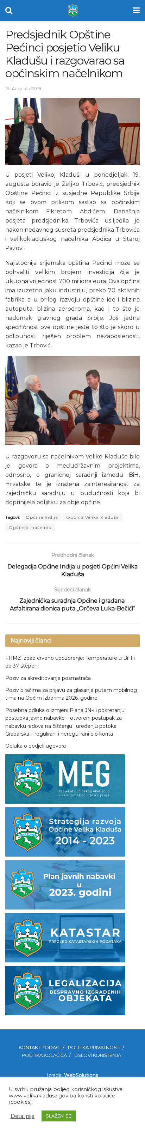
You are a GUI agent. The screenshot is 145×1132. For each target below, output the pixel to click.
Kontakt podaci (40, 1047)
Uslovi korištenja (97, 1055)
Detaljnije (22, 1116)
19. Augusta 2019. (23, 88)
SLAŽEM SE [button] (58, 1116)
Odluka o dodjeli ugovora (35, 746)
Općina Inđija (42, 517)
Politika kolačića (44, 1055)
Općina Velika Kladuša (92, 517)
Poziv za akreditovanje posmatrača (48, 678)
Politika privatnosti (94, 1047)
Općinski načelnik (30, 527)
